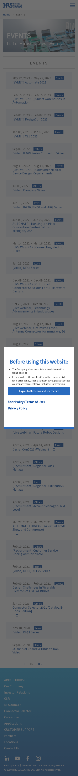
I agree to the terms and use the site (39, 391)
